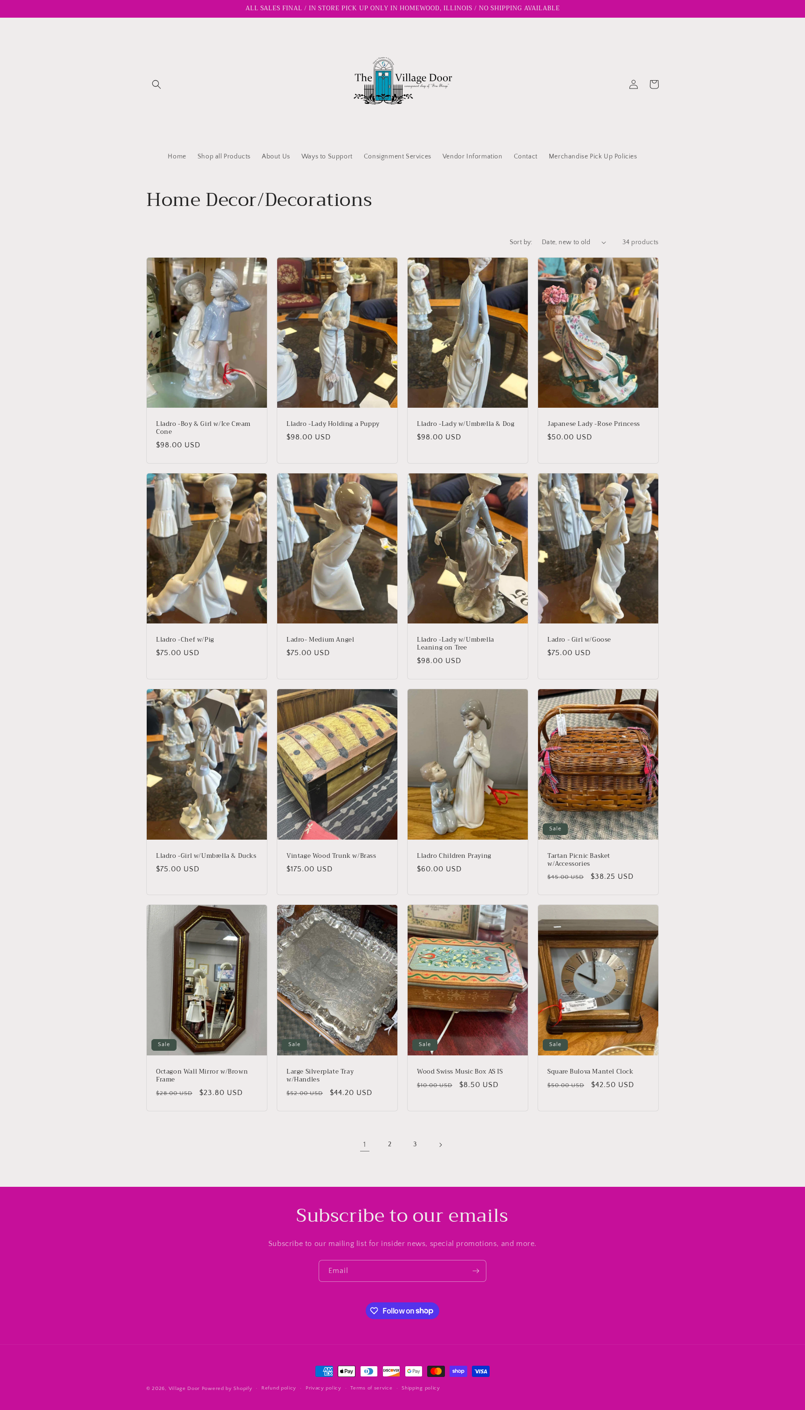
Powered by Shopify (227, 1388)
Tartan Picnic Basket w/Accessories (578, 860)
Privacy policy (323, 1388)
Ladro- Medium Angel (320, 640)
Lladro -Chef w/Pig (185, 640)
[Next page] (440, 1145)
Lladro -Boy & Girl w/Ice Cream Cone (203, 428)
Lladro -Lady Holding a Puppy (333, 424)
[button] (156, 84)
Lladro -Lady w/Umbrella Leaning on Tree (455, 644)
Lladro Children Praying (454, 856)
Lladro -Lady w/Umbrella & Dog (465, 424)
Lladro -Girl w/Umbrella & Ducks (206, 856)
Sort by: (521, 242)
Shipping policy (421, 1388)
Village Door (184, 1388)
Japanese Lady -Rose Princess (593, 424)
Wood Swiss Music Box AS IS (460, 1072)
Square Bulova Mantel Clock (590, 1072)
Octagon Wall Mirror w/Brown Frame (202, 1076)
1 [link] (364, 1144)
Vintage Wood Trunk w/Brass (331, 856)
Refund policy (278, 1388)
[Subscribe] (475, 1271)
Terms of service (371, 1388)
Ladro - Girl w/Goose (579, 640)
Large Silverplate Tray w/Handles (320, 1076)
